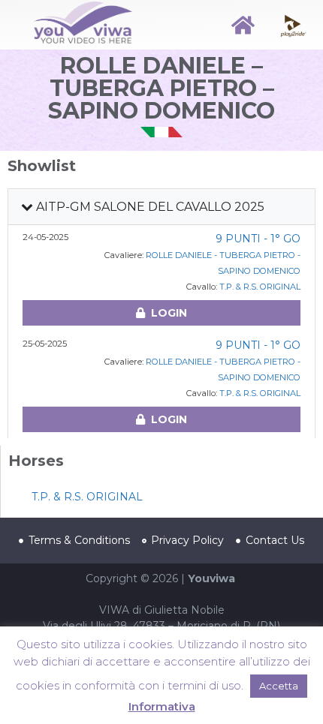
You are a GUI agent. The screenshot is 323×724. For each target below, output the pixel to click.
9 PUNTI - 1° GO (258, 238)
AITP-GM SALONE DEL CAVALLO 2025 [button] (148, 207)
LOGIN (169, 313)
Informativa (161, 706)
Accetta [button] (278, 686)
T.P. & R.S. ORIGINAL (259, 286)
